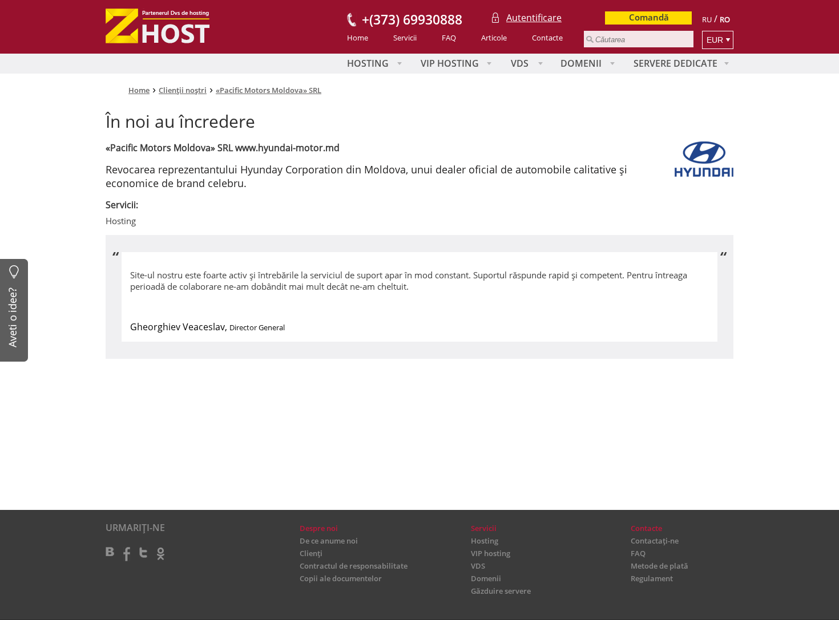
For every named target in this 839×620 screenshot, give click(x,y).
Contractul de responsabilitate (354, 566)
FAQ (449, 38)
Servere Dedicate (675, 63)
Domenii (581, 63)
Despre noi (319, 528)
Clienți (311, 553)
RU (707, 19)
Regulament (652, 578)
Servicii (405, 38)
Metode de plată (659, 566)
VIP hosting (450, 63)
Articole (494, 38)
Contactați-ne (655, 541)
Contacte (547, 38)
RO (725, 19)
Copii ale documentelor (341, 578)
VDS (520, 63)
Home (357, 38)
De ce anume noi (329, 541)
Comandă (649, 17)
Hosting (368, 63)
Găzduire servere (501, 591)
